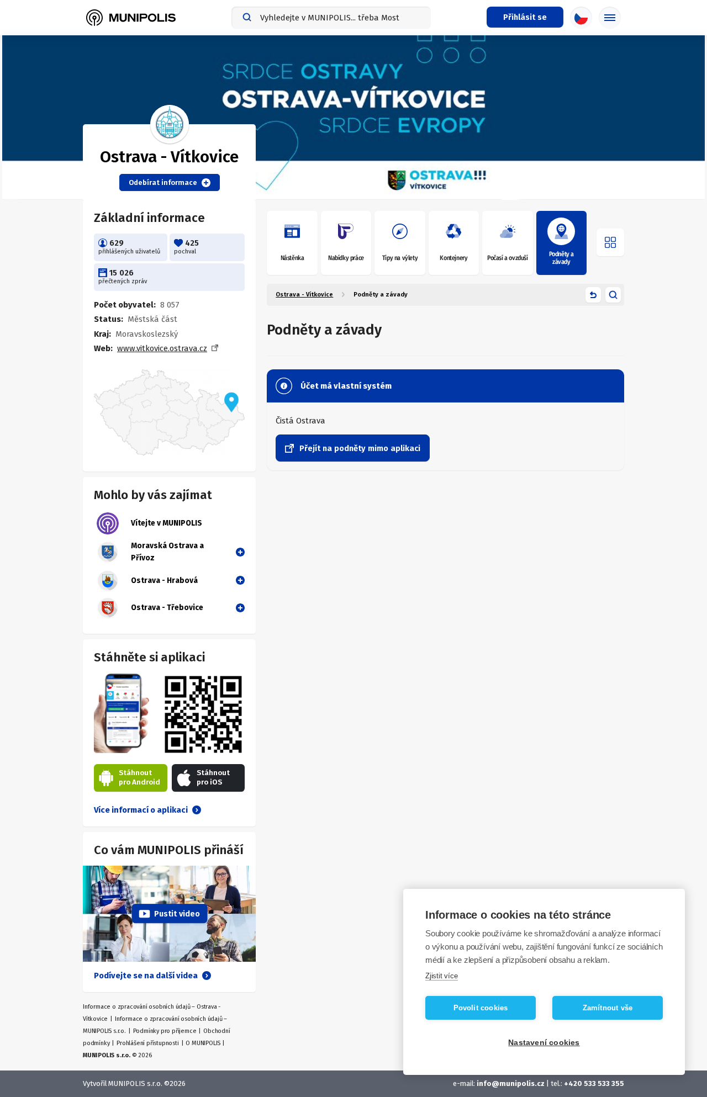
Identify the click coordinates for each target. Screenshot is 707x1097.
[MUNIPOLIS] (131, 17)
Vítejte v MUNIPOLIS (166, 523)
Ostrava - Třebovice (167, 607)
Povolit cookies (480, 1008)
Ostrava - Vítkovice (304, 294)
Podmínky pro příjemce (165, 1031)
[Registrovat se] (238, 551)
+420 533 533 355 (594, 1083)
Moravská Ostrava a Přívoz (167, 552)
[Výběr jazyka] (581, 18)
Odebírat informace (163, 182)
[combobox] (331, 18)
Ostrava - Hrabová (164, 580)
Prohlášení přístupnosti (147, 1043)
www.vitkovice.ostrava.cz (162, 348)
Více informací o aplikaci (141, 810)
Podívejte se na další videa (146, 976)
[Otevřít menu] (610, 242)
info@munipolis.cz (511, 1083)
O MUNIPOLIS (203, 1043)
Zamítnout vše (608, 1008)
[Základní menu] (610, 18)
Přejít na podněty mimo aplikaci (359, 448)
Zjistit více (441, 976)
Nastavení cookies (543, 1042)
